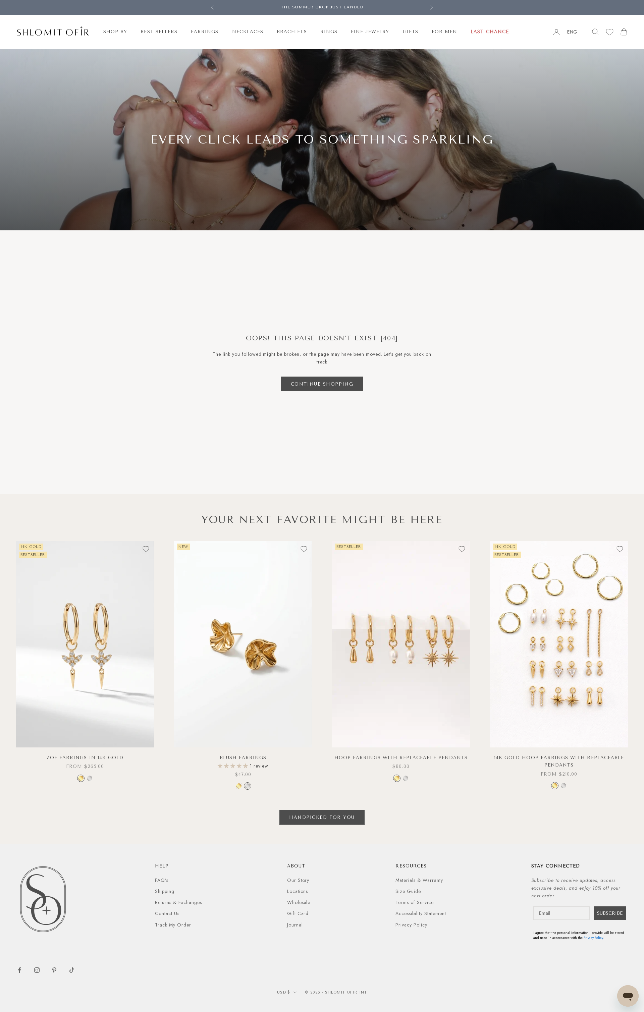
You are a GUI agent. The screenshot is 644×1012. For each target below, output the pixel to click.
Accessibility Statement (420, 913)
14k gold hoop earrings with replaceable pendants (559, 761)
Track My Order (173, 924)
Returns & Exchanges (178, 902)
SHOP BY (115, 31)
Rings (328, 31)
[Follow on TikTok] (71, 970)
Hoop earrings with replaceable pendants (401, 757)
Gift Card (298, 913)
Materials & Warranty (419, 880)
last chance (490, 31)
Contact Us (167, 913)
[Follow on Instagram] (37, 970)
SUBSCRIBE (610, 913)
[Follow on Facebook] (19, 970)
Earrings (204, 31)
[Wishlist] (609, 32)
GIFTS (410, 31)
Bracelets (292, 31)
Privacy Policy (411, 924)
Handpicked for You (322, 817)
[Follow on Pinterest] (54, 970)
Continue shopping (322, 384)
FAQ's (161, 880)
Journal (295, 924)
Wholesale (299, 902)
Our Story (298, 880)
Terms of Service (414, 902)
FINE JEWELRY (370, 31)
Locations (297, 891)
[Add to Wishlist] (146, 549)
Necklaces (248, 31)
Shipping (164, 891)
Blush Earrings (243, 757)
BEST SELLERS (159, 31)
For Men (444, 31)
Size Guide (408, 891)
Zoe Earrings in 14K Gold (85, 757)
